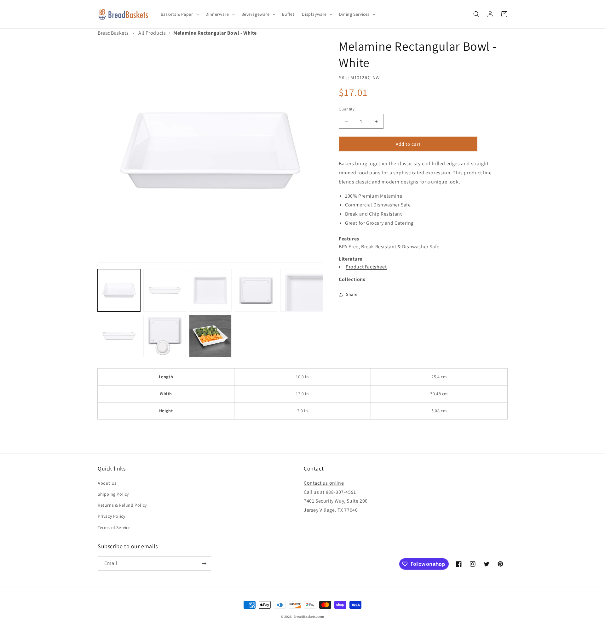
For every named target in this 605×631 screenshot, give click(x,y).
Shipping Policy (113, 494)
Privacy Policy (111, 516)
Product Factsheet (366, 266)
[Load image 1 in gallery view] (119, 290)
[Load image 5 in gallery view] (301, 290)
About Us (107, 483)
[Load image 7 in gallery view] (164, 336)
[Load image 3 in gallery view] (210, 290)
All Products (152, 33)
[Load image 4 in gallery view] (256, 290)
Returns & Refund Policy (122, 505)
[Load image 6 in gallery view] (119, 336)
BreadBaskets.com (309, 616)
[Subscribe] (204, 563)
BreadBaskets (113, 33)
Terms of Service (114, 527)
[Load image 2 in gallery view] (164, 290)
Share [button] (352, 294)
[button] (179, 14)
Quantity (346, 109)
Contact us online (324, 483)
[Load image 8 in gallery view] (210, 336)
